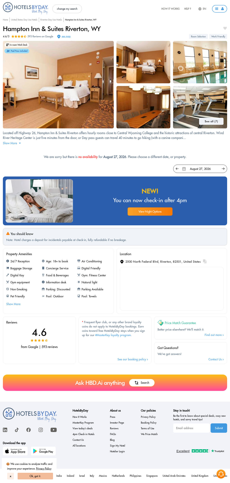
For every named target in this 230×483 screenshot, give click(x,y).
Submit (219, 428)
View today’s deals (83, 428)
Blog (112, 440)
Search (145, 382)
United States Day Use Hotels (24, 19)
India (59, 475)
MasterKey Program (83, 422)
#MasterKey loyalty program (113, 335)
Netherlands (118, 475)
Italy (92, 475)
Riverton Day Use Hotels (51, 19)
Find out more (214, 335)
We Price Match (149, 434)
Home (5, 19)
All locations (79, 445)
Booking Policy (149, 422)
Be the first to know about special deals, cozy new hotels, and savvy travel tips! (199, 417)
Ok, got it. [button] (35, 476)
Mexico (103, 475)
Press (112, 417)
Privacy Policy (43, 468)
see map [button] (66, 36)
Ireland (70, 475)
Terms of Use (147, 428)
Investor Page (117, 422)
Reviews (114, 428)
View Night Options (150, 211)
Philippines (135, 475)
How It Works (170, 8)
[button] (219, 9)
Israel (82, 475)
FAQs (113, 434)
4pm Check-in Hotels (83, 434)
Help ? (187, 8)
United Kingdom (199, 475)
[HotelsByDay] (25, 13)
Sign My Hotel (117, 445)
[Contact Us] (221, 474)
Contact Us (215, 359)
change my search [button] (67, 8)
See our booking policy (132, 359)
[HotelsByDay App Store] (16, 452)
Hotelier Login (117, 451)
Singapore (152, 475)
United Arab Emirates (174, 475)
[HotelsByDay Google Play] (44, 452)
